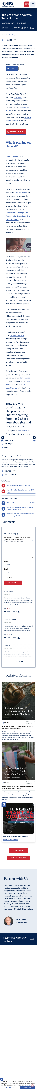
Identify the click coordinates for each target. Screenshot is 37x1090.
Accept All (27, 1088)
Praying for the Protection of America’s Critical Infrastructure (20, 509)
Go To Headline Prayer (9, 35)
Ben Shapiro (25, 378)
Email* (6, 569)
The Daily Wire (24, 431)
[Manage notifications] (32, 1085)
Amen (8, 608)
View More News (18, 850)
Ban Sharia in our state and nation (18, 485)
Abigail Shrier (21, 193)
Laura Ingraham (17, 335)
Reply (8, 611)
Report (15, 611)
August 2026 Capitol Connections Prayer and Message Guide (20, 515)
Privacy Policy (30, 1085)
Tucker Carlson (12, 157)
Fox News (18, 97)
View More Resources (18, 858)
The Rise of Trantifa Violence (15, 837)
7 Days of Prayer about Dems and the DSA (21, 503)
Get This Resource (10, 840)
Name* (6, 562)
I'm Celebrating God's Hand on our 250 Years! (20, 491)
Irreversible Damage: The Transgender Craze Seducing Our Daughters (18, 216)
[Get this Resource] (18, 818)
